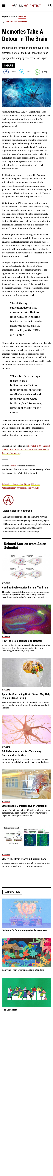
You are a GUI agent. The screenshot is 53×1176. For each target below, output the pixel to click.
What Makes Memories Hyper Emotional (24, 805)
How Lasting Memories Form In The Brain (25, 587)
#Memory (35, 484)
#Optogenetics (24, 488)
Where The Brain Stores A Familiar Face (24, 859)
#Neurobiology (9, 488)
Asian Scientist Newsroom (15, 22)
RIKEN (13, 466)
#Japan (27, 484)
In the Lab (22, 17)
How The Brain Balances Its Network (22, 641)
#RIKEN (35, 488)
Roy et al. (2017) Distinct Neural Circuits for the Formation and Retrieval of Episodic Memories (26, 449)
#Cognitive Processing (13, 484)
